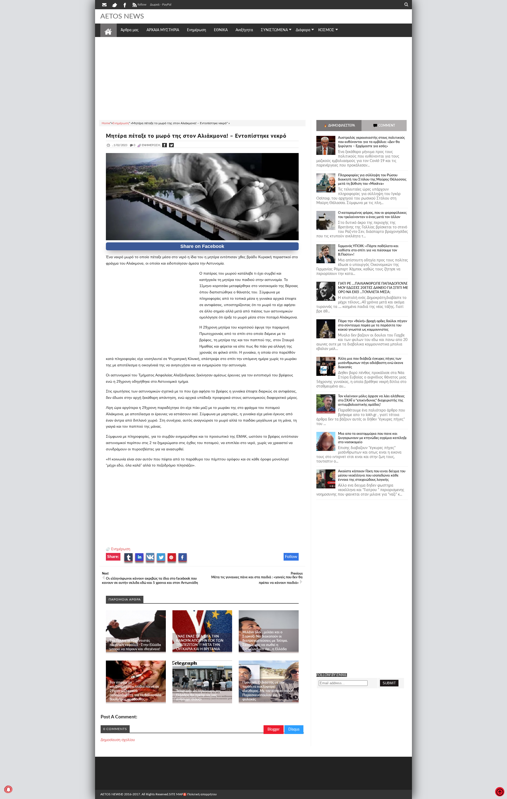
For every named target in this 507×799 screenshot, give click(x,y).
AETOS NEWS (122, 16)
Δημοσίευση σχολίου (118, 740)
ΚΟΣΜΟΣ (326, 30)
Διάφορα (303, 30)
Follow (291, 557)
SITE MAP (176, 794)
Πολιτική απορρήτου (202, 794)
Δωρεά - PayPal (160, 4)
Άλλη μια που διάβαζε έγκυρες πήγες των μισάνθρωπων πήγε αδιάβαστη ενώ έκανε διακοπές (370, 363)
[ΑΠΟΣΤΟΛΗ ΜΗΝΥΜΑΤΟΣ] (104, 4)
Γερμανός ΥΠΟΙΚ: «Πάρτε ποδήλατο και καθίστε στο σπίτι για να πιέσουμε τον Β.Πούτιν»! (368, 250)
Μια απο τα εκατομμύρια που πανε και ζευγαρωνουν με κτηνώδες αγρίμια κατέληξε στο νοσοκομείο (372, 438)
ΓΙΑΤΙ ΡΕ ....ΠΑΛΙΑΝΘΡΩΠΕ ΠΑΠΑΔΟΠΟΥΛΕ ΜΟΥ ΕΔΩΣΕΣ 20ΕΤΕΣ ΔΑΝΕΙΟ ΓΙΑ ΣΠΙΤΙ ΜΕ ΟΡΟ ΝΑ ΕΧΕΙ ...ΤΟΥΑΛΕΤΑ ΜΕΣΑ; (373, 288)
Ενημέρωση (120, 549)
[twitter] (114, 4)
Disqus (293, 729)
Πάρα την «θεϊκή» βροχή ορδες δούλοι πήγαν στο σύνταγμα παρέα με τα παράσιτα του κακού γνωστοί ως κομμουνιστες (372, 325)
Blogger (273, 729)
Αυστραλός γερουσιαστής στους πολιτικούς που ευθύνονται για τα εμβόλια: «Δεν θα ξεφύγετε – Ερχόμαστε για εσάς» (371, 142)
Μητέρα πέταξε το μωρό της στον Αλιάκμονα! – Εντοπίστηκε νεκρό (196, 136)
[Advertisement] (253, 78)
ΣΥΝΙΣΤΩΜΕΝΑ (274, 30)
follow (142, 4)
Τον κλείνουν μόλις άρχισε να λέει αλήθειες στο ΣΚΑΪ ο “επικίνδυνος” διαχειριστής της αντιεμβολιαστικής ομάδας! (371, 401)
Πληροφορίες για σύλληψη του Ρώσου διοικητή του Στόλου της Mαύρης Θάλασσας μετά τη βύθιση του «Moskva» (372, 180)
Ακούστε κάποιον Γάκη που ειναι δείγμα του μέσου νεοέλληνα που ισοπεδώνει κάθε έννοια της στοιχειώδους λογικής (371, 476)
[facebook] (124, 4)
